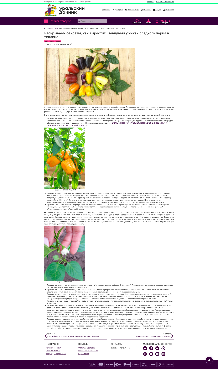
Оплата (107, 10)
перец (46, 41)
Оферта (150, 2)
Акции (158, 10)
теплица (58, 41)
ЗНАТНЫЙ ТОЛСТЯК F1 (79, 125)
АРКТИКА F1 (64, 125)
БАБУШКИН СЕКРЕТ (120, 123)
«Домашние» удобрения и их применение (153, 335)
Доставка (119, 10)
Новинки (146, 10)
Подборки (169, 10)
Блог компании (53, 351)
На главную (48, 28)
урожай (52, 41)
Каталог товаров (60, 21)
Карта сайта (83, 354)
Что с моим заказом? (165, 2)
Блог (56, 28)
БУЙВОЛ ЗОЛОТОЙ (138, 123)
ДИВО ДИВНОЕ (152, 123)
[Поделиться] (71, 44)
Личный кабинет (53, 348)
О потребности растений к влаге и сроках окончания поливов (73, 335)
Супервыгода (133, 10)
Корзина (165, 21)
